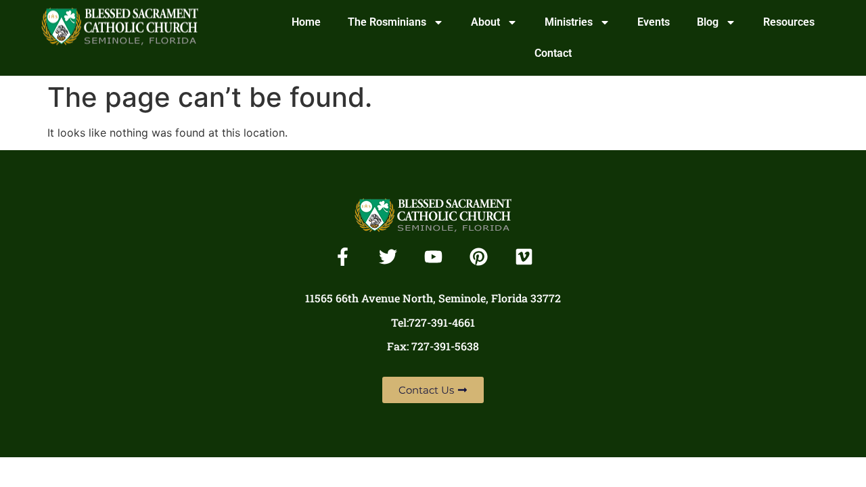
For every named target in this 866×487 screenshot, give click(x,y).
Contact (553, 53)
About (485, 22)
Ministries (569, 22)
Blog (708, 22)
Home (306, 22)
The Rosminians (387, 22)
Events (653, 22)
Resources (789, 22)
